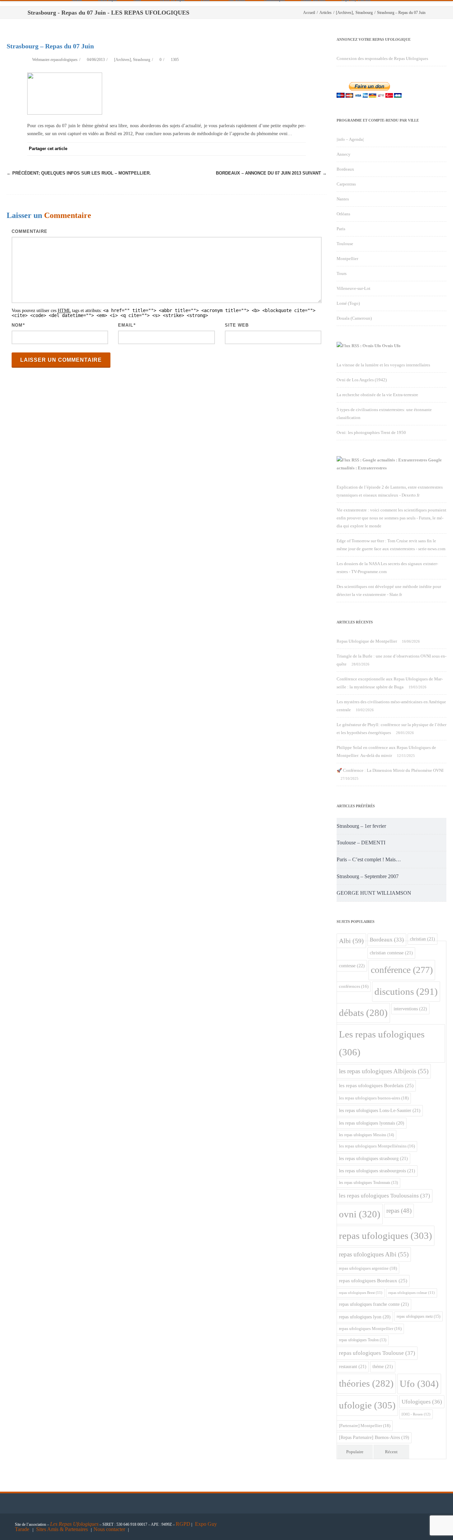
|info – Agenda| (350, 139)
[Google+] (259, 149)
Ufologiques (422, 1402)
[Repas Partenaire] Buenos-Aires (374, 1437)
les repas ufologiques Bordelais (376, 1085)
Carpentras (346, 184)
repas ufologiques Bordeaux (373, 1280)
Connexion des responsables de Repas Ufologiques (382, 58)
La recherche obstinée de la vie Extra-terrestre (377, 394)
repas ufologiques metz (418, 1316)
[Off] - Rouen (416, 1414)
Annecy (344, 154)
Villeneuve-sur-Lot (353, 288)
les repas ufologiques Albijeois (383, 1071)
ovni (359, 1214)
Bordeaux (345, 169)
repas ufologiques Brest (360, 1293)
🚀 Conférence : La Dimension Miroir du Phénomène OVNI (390, 770)
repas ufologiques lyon (365, 1316)
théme (382, 1366)
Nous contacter (109, 1529)
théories (366, 1383)
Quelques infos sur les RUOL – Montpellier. (79, 173)
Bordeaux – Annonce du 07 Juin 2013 (271, 173)
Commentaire (29, 231)
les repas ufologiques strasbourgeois (377, 1170)
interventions (410, 1008)
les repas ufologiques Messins (366, 1135)
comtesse (352, 965)
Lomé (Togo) (348, 303)
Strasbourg (141, 59)
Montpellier (347, 258)
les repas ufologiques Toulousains (384, 1196)
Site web (237, 325)
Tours (342, 273)
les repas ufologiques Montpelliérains (377, 1146)
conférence (402, 970)
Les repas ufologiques (381, 1043)
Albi (351, 940)
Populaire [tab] (354, 1451)
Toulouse (345, 243)
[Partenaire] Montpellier (364, 1425)
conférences (353, 986)
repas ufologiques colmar (411, 1293)
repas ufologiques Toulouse (377, 1353)
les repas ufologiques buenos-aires (374, 1097)
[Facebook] (219, 149)
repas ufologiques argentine (368, 1268)
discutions (406, 991)
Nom (17, 325)
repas (399, 1210)
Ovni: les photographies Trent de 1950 (371, 432)
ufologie (367, 1405)
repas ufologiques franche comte (374, 1304)
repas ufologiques (385, 1235)
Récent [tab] (391, 1451)
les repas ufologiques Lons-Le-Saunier (380, 1110)
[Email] (299, 149)
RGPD (183, 1524)
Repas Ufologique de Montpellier (367, 641)
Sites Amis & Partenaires (62, 1529)
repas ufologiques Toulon (362, 1340)
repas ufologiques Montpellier (370, 1328)
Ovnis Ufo (391, 345)
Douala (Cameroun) (354, 318)
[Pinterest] (246, 149)
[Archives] (122, 59)
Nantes (343, 198)
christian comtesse (391, 952)
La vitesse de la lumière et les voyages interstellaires (383, 364)
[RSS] (285, 149)
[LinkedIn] (272, 149)
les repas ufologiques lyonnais (371, 1123)
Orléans (343, 213)
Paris (341, 228)
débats (363, 1013)
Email (125, 325)
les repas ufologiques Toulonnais (368, 1183)
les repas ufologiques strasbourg (373, 1158)
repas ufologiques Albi (374, 1254)
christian (422, 938)
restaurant (352, 1366)
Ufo (419, 1383)
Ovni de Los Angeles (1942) (362, 379)
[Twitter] (232, 149)
